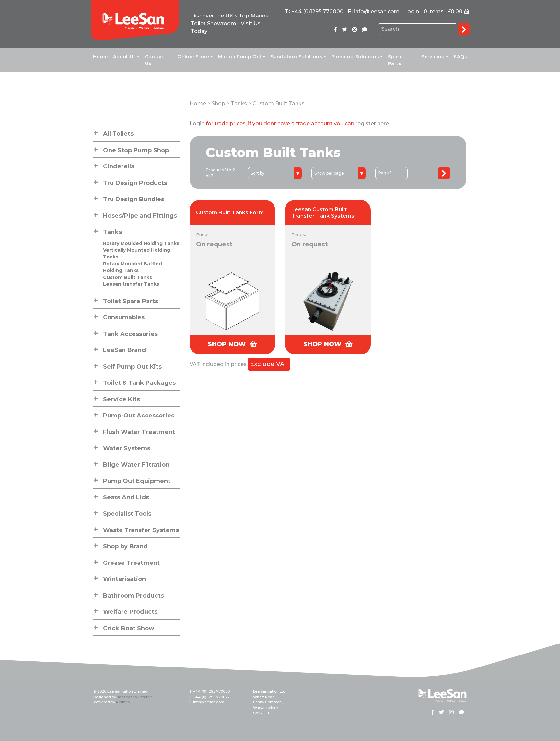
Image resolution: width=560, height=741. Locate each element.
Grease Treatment (131, 562)
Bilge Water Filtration (136, 464)
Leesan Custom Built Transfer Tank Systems (322, 212)
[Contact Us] (364, 30)
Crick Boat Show (128, 628)
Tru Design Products (135, 183)
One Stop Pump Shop (136, 150)
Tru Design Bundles (133, 199)
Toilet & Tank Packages (139, 382)
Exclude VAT (269, 364)
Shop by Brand (125, 546)
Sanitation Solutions (296, 57)
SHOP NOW (228, 344)
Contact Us (155, 60)
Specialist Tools (127, 513)
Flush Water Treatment (139, 432)
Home (100, 57)
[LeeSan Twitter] (344, 30)
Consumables (124, 317)
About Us (124, 57)
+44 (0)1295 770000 (317, 11)
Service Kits (121, 399)
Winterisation (124, 579)
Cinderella (118, 166)
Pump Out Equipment (136, 480)
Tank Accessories (130, 333)
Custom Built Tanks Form (230, 213)
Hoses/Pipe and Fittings (140, 215)
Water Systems (126, 448)
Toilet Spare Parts (130, 301)
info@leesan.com (377, 11)
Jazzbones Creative (135, 697)
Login (411, 11)
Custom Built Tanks (127, 277)
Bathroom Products (133, 595)
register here (372, 123)
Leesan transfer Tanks (131, 284)
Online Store (193, 57)
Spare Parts (395, 60)
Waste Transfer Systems (141, 530)
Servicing (433, 57)
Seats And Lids (126, 497)
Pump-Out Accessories (138, 415)
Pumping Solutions (355, 57)
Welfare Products (130, 611)
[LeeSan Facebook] (335, 30)
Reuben (123, 702)
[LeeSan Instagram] (354, 30)
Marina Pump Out (240, 57)
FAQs (460, 57)
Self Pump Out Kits (132, 366)
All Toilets (118, 133)
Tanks (112, 231)
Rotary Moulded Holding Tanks (141, 243)
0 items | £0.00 (443, 11)
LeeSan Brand (124, 350)
